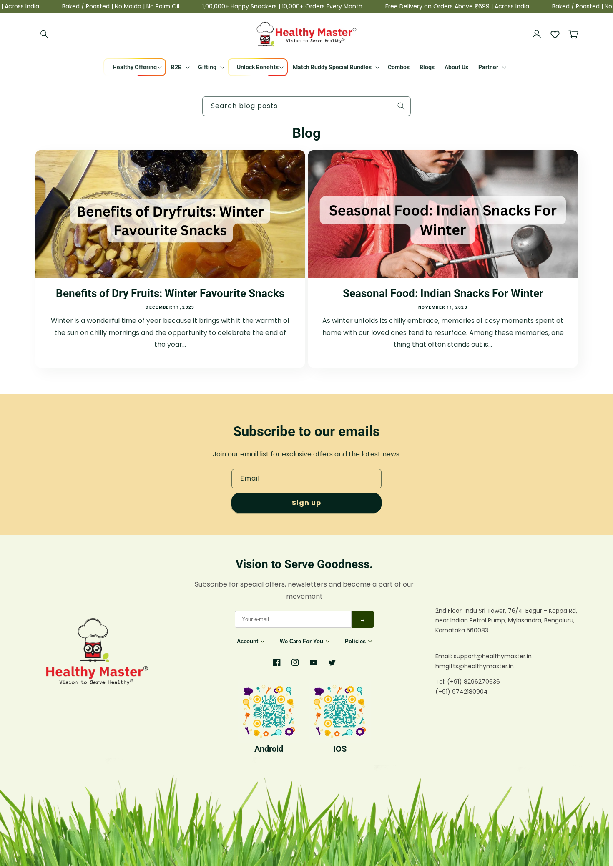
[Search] (44, 34)
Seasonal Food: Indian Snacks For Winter (443, 293)
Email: (444, 656)
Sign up (306, 503)
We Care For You (301, 641)
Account (247, 641)
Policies (355, 641)
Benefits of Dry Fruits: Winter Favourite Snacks (170, 293)
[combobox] (306, 106)
